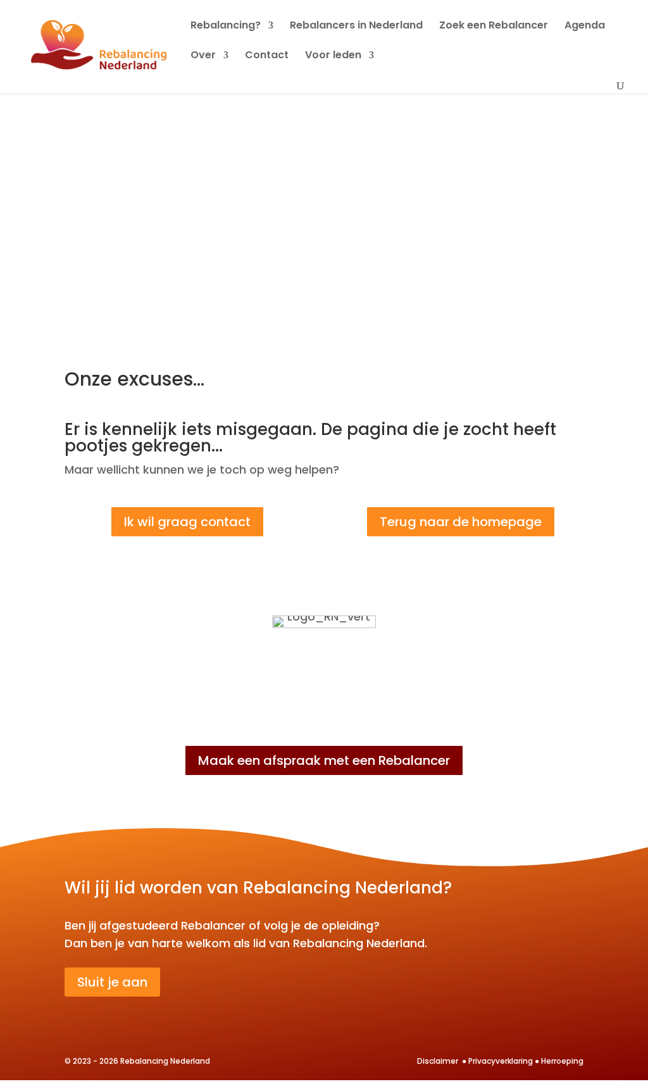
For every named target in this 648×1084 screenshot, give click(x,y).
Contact (267, 56)
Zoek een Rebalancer (493, 26)
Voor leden (333, 56)
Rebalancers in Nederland (356, 26)
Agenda (584, 26)
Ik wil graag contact (187, 522)
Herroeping (562, 1061)
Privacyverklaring (500, 1061)
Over (203, 56)
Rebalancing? (225, 26)
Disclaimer (438, 1061)
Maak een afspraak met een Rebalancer (324, 760)
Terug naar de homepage (461, 522)
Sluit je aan (112, 982)
